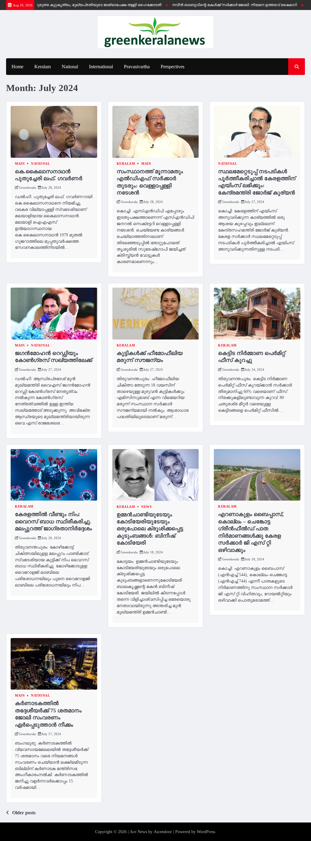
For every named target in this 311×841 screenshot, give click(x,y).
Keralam (42, 66)
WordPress (206, 831)
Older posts (24, 812)
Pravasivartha (137, 66)
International (101, 66)
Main (20, 163)
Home (17, 66)
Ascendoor (163, 831)
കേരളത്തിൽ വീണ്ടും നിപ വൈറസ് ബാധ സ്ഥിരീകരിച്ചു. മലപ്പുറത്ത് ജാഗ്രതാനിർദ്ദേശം (53, 521)
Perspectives (172, 66)
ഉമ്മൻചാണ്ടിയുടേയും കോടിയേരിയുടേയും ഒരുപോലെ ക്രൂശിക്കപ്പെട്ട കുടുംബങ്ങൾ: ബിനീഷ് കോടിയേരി (150, 529)
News (146, 506)
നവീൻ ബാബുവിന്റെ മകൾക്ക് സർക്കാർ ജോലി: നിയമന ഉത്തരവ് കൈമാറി (222, 5)
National (70, 66)
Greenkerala (27, 187)
